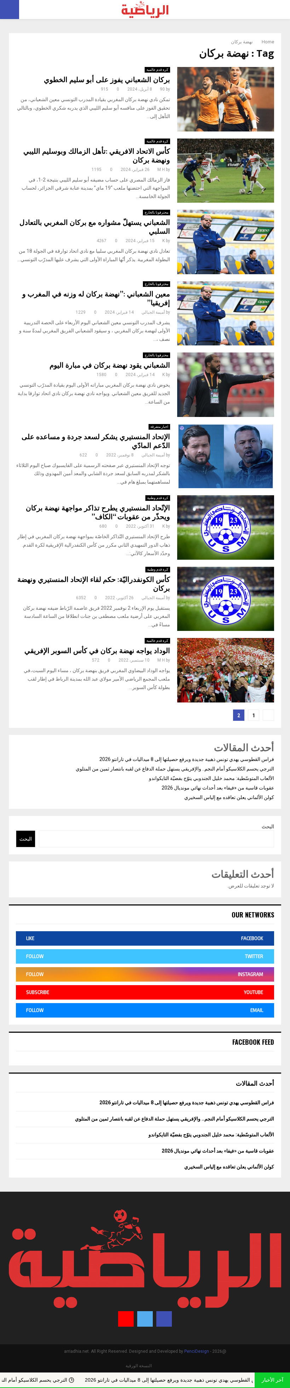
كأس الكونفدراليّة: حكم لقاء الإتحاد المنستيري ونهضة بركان (93, 584)
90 (162, 89)
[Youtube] (126, 1319)
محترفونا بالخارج (156, 212)
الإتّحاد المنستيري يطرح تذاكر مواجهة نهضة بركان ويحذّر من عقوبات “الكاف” (98, 512)
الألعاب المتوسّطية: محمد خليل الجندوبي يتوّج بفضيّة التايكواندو (211, 778)
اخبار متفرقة (159, 427)
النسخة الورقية (139, 1365)
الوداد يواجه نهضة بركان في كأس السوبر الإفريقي (97, 651)
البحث (268, 826)
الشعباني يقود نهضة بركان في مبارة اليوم (110, 365)
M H (161, 169)
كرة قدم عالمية (157, 70)
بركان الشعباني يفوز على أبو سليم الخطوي (107, 80)
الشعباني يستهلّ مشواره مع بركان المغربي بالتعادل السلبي (94, 227)
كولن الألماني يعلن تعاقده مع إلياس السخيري (229, 797)
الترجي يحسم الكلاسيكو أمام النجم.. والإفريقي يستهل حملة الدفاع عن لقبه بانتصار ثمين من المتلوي (175, 769)
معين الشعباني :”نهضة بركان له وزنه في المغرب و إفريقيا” (96, 298)
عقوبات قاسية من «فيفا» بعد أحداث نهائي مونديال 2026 (218, 788)
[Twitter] (145, 1319)
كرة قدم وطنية (157, 498)
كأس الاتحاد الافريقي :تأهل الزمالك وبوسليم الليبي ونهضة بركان (96, 156)
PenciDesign (196, 1351)
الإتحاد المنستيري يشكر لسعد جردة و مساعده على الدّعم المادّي (96, 441)
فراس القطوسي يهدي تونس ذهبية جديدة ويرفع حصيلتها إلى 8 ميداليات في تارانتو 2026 (186, 759)
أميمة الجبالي (153, 312)
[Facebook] (164, 1319)
